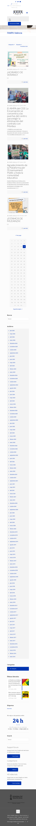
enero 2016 (12, 656)
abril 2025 (12, 365)
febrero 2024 (13, 407)
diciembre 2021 (13, 474)
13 (18, 246)
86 (11, 290)
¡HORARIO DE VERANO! (15, 73)
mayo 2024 (12, 397)
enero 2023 (12, 442)
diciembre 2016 (13, 643)
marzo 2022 (13, 464)
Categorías (11, 44)
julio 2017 (12, 621)
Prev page (18, 235)
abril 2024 (12, 401)
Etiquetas (18, 44)
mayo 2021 (12, 487)
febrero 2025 (13, 369)
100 (24, 296)
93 (18, 293)
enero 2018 (12, 602)
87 (14, 290)
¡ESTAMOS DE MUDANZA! (15, 219)
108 (18, 302)
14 (21, 246)
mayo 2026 (12, 333)
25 (24, 252)
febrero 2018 (13, 599)
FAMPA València (13, 69)
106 (12, 302)
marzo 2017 (13, 634)
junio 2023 (12, 426)
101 (12, 299)
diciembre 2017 (13, 605)
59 (21, 273)
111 (15, 305)
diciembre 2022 (13, 445)
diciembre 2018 (13, 567)
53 (18, 270)
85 (24, 287)
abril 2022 (12, 461)
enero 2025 (12, 372)
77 (14, 284)
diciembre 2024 (13, 375)
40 (24, 261)
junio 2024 (12, 394)
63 (18, 276)
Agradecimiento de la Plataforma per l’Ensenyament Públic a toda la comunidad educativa (17, 171)
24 (21, 252)
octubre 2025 (13, 349)
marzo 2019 (13, 557)
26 (11, 255)
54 (21, 270)
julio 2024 (12, 391)
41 (11, 264)
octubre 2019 (13, 538)
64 (21, 276)
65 (24, 276)
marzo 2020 (13, 525)
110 (24, 302)
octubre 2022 (13, 452)
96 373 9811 (15, 4)
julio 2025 (12, 356)
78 (18, 284)
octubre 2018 (13, 573)
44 (21, 264)
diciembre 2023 (13, 410)
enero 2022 (12, 471)
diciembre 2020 (13, 503)
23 (18, 252)
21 (11, 252)
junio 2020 (12, 516)
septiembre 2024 (14, 385)
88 (18, 290)
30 (24, 255)
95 (24, 293)
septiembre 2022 (14, 455)
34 (21, 258)
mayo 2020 (12, 519)
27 (14, 255)
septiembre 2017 (14, 615)
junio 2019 (12, 551)
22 (14, 252)
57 (14, 273)
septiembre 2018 (14, 576)
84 (21, 287)
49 (21, 267)
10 (24, 243)
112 (18, 305)
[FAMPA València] (18, 12)
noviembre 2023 (14, 413)
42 (14, 264)
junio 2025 (12, 359)
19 (21, 249)
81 (11, 287)
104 (21, 299)
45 (24, 264)
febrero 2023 (13, 439)
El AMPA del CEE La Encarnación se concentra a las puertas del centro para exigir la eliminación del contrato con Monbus (17, 117)
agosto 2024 (13, 388)
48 (18, 267)
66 (11, 279)
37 (14, 261)
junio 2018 (12, 586)
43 (18, 264)
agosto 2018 (13, 580)
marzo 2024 (13, 404)
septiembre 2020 (14, 509)
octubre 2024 (13, 381)
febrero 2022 (13, 468)
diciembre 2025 (13, 343)
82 (14, 287)
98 (18, 296)
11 (11, 246)
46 (11, 267)
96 (11, 296)
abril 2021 (12, 490)
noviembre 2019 (14, 535)
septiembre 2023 (14, 420)
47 (14, 267)
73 (18, 282)
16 (11, 249)
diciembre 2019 (13, 532)
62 (14, 276)
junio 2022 (12, 458)
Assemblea (9, 708)
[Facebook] (16, 1)
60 (24, 273)
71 (11, 282)
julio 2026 (12, 330)
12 (14, 246)
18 (18, 249)
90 (24, 290)
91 (11, 293)
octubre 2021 (13, 477)
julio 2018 (12, 583)
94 (21, 293)
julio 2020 (12, 512)
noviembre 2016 (14, 647)
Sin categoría (13, 668)
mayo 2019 (12, 554)
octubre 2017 (13, 612)
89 (21, 290)
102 (15, 299)
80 (24, 284)
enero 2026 (12, 340)
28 (18, 255)
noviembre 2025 (14, 346)
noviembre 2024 (14, 378)
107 (15, 302)
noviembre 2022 (14, 449)
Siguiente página (17, 309)
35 (24, 258)
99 (21, 296)
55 (24, 270)
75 (24, 282)
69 (21, 279)
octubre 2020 (13, 506)
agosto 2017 (13, 618)
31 (11, 258)
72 (14, 282)
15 (24, 246)
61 (11, 276)
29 (21, 255)
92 (14, 293)
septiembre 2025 (14, 353)
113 (21, 305)
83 (18, 287)
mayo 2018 (12, 589)
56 (11, 273)
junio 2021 (12, 484)
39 (21, 261)
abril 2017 (12, 631)
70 (24, 279)
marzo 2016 (13, 650)
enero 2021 (12, 500)
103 (18, 299)
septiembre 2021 (14, 480)
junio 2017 (12, 624)
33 (18, 258)
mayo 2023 (12, 429)
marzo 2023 (13, 436)
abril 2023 (12, 433)
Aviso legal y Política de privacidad (15, 821)
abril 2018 (12, 592)
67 (14, 279)
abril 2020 (12, 522)
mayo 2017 (12, 628)
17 (14, 249)
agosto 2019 (13, 544)
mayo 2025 (12, 362)
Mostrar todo (24, 46)
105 (24, 299)
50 (24, 267)
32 (14, 258)
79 (21, 284)
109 (21, 302)
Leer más (25, 82)
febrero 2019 (13, 560)
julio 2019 (12, 548)
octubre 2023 (13, 417)
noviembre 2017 (14, 608)
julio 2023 (12, 423)
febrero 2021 (13, 496)
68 (18, 279)
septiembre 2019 (14, 541)
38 (18, 261)
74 (21, 282)
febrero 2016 (13, 653)
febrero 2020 (13, 528)
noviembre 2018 (14, 570)
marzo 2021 (13, 493)
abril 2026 (12, 337)
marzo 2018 (13, 596)
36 (11, 261)
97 (14, 296)
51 (11, 270)
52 (14, 270)
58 (18, 273)
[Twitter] (18, 1)
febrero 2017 (13, 637)
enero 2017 (12, 640)
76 (11, 284)
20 (24, 249)
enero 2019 (12, 564)
